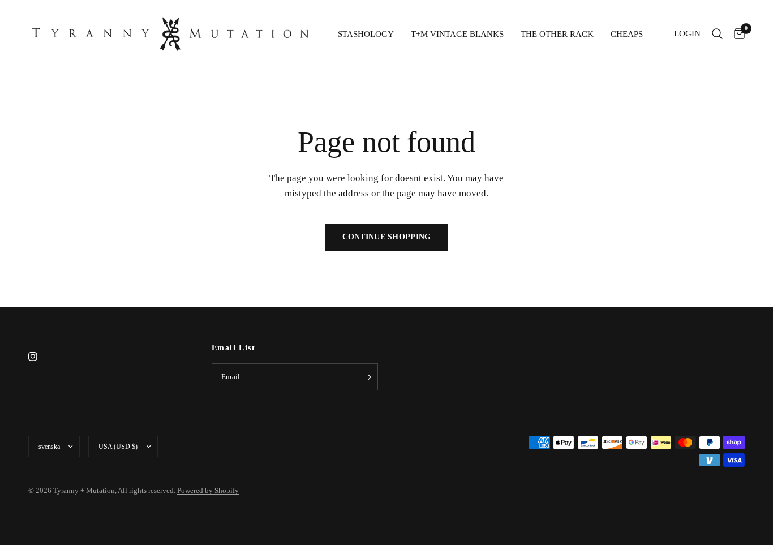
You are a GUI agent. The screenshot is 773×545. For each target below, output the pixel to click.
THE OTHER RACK (557, 33)
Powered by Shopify (208, 490)
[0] (736, 34)
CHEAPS (627, 33)
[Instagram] (40, 356)
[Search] (717, 34)
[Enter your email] (366, 376)
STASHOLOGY (366, 33)
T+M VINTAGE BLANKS (457, 33)
